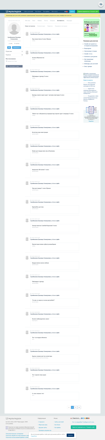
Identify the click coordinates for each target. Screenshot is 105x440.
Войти (72, 11)
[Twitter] (83, 417)
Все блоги (38, 11)
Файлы (40, 20)
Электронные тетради (90, 51)
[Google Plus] (89, 417)
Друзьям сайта (43, 427)
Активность (60, 20)
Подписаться (16, 47)
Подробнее (34, 436)
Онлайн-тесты (88, 54)
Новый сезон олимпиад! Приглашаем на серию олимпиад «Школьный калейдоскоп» (90, 91)
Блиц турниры (88, 66)
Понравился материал (61, 26)
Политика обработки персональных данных (18, 435)
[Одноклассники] (85, 417)
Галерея (52, 20)
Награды (69, 20)
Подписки (50, 26)
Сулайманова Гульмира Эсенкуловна (40, 34)
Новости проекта (88, 80)
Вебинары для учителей (91, 63)
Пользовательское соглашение (14, 433)
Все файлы (46, 11)
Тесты (46, 20)
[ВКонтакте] (82, 417)
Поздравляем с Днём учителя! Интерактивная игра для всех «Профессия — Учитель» (90, 98)
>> (79, 407)
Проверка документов (45, 430)
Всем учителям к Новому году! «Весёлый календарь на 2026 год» (89, 84)
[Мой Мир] (87, 417)
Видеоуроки (87, 48)
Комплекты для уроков (90, 56)
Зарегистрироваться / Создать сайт (88, 11)
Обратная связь (43, 425)
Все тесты (55, 11)
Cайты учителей (28, 11)
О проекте (41, 422)
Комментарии (41, 26)
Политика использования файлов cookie (17, 437)
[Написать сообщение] (9, 47)
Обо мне (27, 20)
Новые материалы (30, 26)
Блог (33, 20)
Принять (70, 435)
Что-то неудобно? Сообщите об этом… (83, 422)
